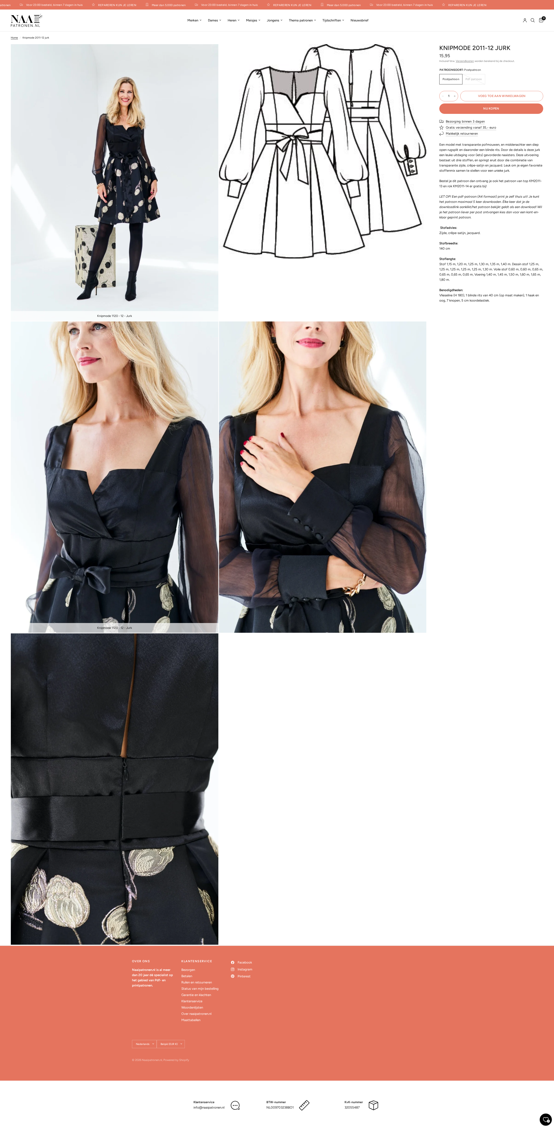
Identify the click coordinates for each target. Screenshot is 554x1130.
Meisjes (251, 20)
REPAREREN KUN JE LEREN (93, 4)
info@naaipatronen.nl (208, 1107)
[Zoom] (209, 53)
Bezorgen (188, 970)
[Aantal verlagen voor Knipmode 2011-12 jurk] (443, 96)
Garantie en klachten (196, 995)
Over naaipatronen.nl (196, 1014)
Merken (192, 20)
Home (14, 37)
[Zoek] (532, 20)
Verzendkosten (465, 61)
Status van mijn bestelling (200, 989)
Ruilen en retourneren (196, 982)
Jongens (273, 20)
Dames (213, 20)
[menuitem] (194, 20)
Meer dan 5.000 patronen (144, 4)
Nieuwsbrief (360, 20)
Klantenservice (191, 1001)
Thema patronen (301, 20)
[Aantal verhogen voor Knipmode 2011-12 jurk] (454, 96)
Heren (232, 20)
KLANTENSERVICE (196, 961)
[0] (540, 20)
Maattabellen (190, 1020)
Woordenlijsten (192, 1007)
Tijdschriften (331, 20)
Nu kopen (491, 108)
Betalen (186, 976)
